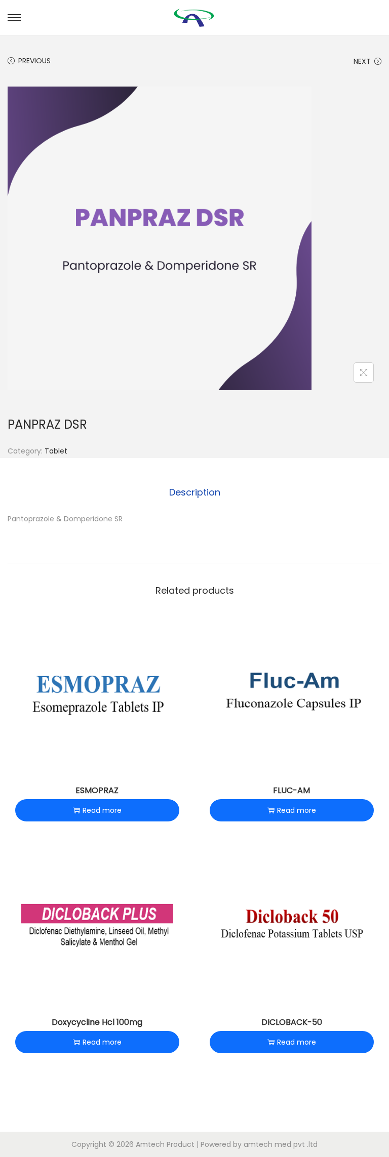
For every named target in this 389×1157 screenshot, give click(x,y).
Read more (102, 810)
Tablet (56, 451)
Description (194, 492)
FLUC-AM (291, 790)
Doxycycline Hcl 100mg (97, 1022)
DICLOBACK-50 (291, 1022)
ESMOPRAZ (97, 790)
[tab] (194, 492)
